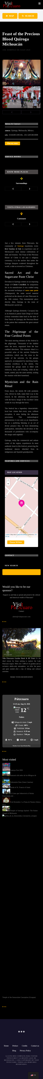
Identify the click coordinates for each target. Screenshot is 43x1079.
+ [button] (8, 480)
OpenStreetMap (22, 534)
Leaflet (7, 534)
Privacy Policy (25, 1051)
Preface (15, 1046)
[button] (12, 112)
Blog (14, 1051)
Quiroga (20, 246)
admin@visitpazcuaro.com (21, 617)
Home (6, 1046)
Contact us (35, 1046)
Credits (24, 1046)
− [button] (8, 483)
